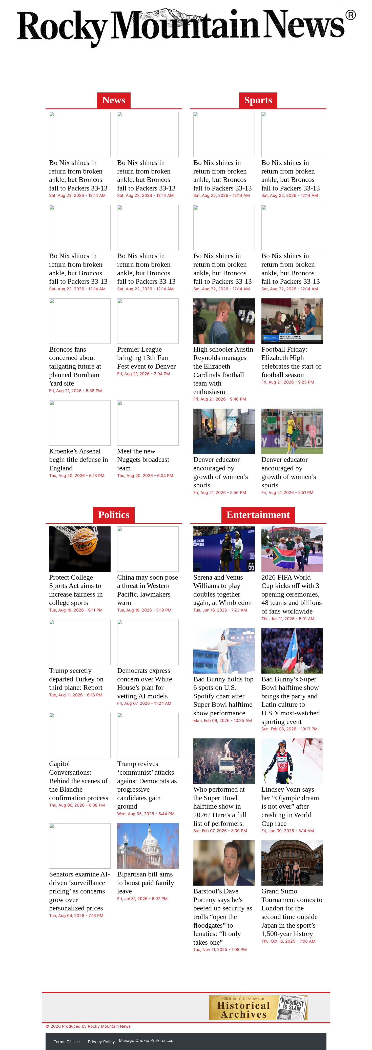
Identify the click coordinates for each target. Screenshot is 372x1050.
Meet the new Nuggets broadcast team (143, 459)
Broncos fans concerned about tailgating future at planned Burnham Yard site (75, 366)
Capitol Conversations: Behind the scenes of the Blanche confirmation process (78, 780)
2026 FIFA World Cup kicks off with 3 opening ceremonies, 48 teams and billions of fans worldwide (291, 594)
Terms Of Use (67, 1041)
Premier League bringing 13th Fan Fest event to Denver (146, 357)
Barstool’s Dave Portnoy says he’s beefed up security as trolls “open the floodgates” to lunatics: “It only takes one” (222, 916)
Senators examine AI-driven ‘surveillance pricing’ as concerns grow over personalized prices (79, 891)
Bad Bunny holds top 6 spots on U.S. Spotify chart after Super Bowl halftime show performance (223, 696)
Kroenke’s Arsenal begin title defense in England (78, 459)
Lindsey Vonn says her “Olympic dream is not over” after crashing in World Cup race (290, 806)
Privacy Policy (101, 1041)
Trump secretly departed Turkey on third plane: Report (76, 678)
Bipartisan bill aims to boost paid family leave (145, 882)
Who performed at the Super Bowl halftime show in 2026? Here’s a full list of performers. (220, 806)
